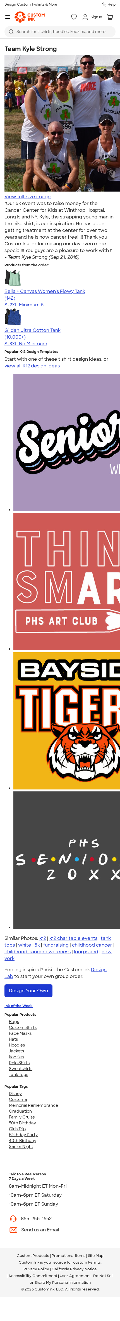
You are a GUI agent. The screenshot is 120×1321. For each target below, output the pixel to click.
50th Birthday (22, 1123)
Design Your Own (28, 991)
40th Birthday (22, 1140)
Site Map (96, 1255)
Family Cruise (22, 1117)
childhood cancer (92, 945)
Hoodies (17, 1045)
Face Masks (20, 1033)
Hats (13, 1039)
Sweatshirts (20, 1068)
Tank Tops (18, 1074)
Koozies (16, 1056)
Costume (18, 1099)
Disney (15, 1093)
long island (86, 952)
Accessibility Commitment (32, 1275)
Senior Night (21, 1146)
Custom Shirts (23, 1027)
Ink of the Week (18, 1005)
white (24, 945)
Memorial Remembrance (33, 1105)
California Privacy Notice (74, 1269)
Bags (14, 1021)
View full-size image (27, 197)
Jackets (16, 1051)
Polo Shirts (19, 1062)
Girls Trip (17, 1128)
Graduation (20, 1111)
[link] (30, 17)
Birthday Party (23, 1134)
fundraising (56, 945)
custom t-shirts (87, 1262)
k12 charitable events (73, 938)
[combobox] (60, 31)
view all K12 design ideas (32, 366)
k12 (42, 938)
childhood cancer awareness (37, 952)
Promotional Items (68, 1255)
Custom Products (33, 1255)
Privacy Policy (36, 1269)
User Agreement (75, 1275)
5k (37, 945)
